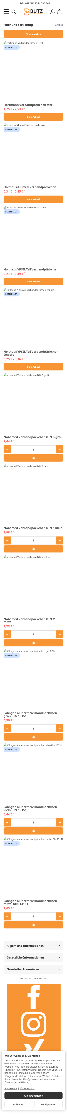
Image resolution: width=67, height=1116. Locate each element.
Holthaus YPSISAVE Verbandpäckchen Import (31, 353)
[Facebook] (34, 997)
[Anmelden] (52, 11)
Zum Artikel (33, 117)
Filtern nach (32, 34)
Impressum (41, 978)
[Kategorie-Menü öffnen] (6, 11)
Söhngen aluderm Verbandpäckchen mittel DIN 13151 (30, 902)
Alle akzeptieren (33, 1095)
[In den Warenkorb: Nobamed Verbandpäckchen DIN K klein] (33, 548)
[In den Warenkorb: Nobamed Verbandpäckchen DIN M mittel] (33, 642)
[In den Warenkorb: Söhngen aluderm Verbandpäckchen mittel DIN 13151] (33, 924)
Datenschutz (27, 978)
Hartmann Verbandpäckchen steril (29, 104)
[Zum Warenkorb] (59, 11)
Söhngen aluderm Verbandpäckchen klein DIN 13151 (30, 809)
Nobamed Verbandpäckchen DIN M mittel (29, 621)
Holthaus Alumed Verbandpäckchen (30, 187)
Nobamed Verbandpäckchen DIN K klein (33, 528)
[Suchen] (13, 11)
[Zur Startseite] (33, 11)
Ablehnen (18, 1104)
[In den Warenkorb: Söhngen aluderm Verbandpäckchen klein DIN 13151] (33, 831)
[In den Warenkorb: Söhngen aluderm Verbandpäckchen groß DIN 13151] (33, 736)
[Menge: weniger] (7, 449)
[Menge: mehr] (59, 449)
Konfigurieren (48, 1104)
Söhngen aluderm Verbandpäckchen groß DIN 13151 (30, 715)
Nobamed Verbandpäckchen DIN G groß (33, 437)
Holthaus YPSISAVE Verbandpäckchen (31, 269)
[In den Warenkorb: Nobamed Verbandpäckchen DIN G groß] (33, 457)
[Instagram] (34, 1024)
